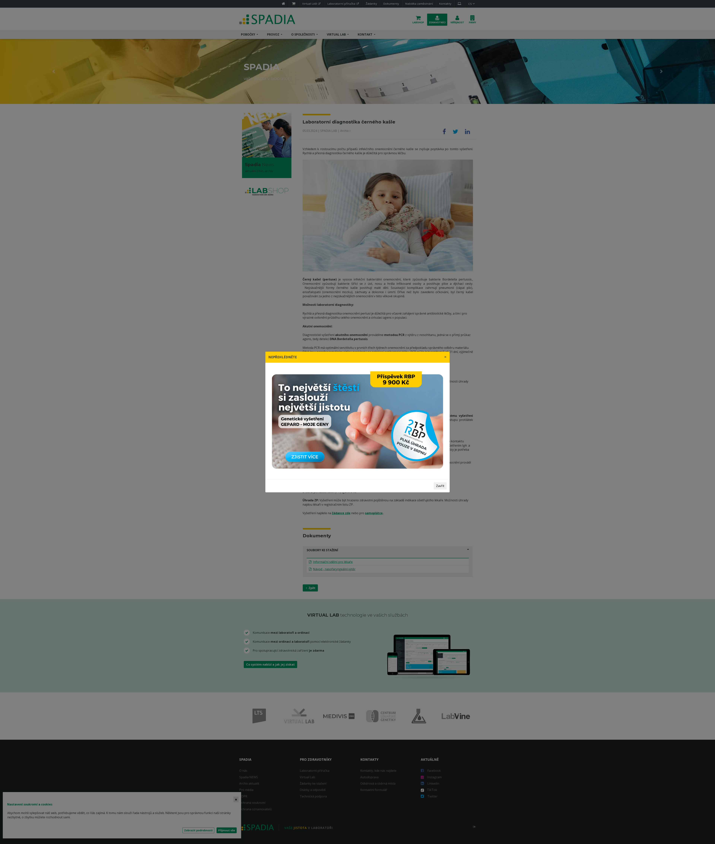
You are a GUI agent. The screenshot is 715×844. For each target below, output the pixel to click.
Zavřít (440, 486)
